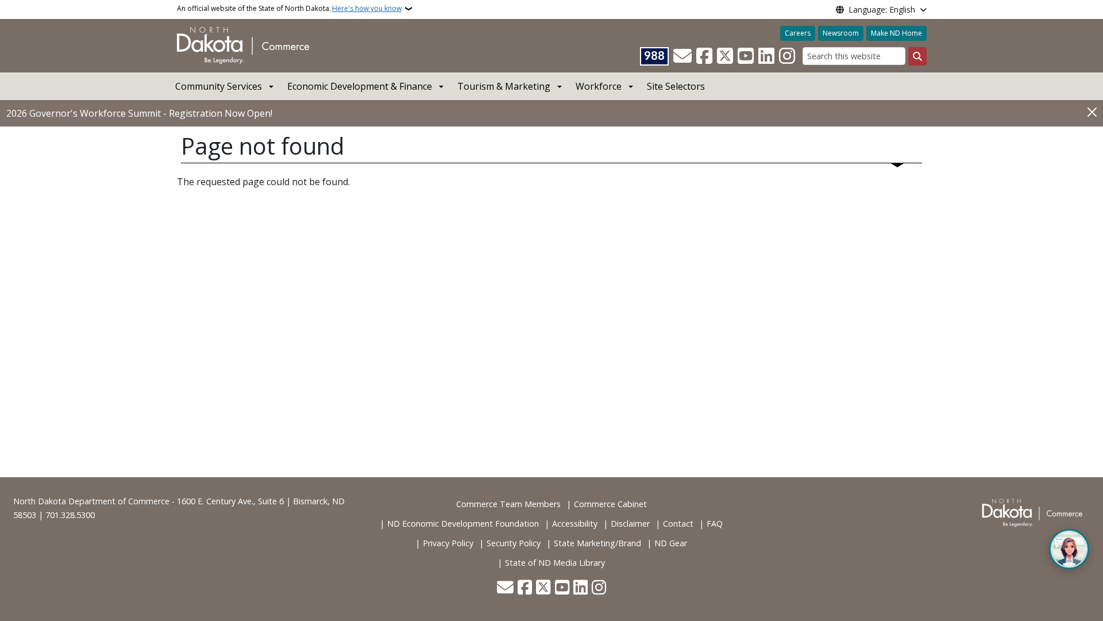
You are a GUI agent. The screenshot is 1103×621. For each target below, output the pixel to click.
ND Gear (670, 543)
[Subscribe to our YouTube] (746, 56)
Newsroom (841, 33)
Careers (798, 33)
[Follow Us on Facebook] (704, 56)
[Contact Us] (682, 56)
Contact (678, 523)
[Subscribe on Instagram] (787, 56)
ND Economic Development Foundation (463, 523)
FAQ (715, 523)
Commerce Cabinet (610, 504)
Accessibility (574, 523)
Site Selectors (676, 86)
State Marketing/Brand (597, 543)
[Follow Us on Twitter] (725, 56)
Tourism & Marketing (503, 86)
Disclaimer (630, 523)
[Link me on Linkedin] (766, 56)
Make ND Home (896, 33)
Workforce (599, 86)
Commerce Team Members (508, 504)
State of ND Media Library (555, 562)
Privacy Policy (448, 543)
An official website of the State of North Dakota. (289, 8)
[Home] (243, 45)
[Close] (1092, 112)
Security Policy (514, 543)
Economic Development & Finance (359, 86)
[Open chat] (1069, 549)
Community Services (218, 86)
